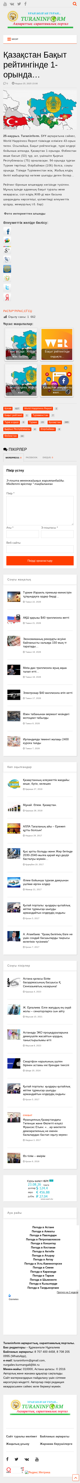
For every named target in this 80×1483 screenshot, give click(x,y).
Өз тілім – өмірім (34, 1156)
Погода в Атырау (43, 1255)
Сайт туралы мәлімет (21, 1436)
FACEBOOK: (32, 457)
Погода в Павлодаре (43, 1235)
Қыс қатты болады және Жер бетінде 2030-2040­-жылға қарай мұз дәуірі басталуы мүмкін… (48, 855)
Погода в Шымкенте (43, 1279)
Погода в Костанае (43, 1247)
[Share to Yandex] (7, 300)
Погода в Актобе (43, 1251)
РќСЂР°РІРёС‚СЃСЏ (17, 311)
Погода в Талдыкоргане (43, 1287)
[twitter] (19, 4)
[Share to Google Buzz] (7, 243)
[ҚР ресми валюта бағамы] (40, 1199)
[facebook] (25, 4)
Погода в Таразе (43, 1275)
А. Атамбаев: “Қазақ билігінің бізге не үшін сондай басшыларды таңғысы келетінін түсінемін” (48, 938)
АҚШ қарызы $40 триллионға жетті (46, 617)
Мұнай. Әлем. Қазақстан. (40, 805)
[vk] (12, 4)
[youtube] (5, 4)
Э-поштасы (49, 527)
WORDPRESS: (14, 458)
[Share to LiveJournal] (7, 262)
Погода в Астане (43, 1227)
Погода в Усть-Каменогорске (43, 1263)
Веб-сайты (13, 542)
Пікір (10, 493)
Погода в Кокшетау (43, 1243)
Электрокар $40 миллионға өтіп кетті (47, 692)
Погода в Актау (43, 1259)
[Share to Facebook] (7, 233)
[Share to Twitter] (7, 290)
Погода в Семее (43, 1267)
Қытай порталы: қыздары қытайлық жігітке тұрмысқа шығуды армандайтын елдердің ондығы (46, 909)
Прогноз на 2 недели (67, 1292)
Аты (9, 527)
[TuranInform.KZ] (40, 30)
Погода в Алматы (43, 1231)
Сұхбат (27, 1115)
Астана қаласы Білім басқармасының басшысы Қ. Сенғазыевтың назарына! (42, 982)
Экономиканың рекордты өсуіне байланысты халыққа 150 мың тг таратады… (45, 642)
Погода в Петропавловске (43, 1239)
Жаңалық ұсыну (17, 1443)
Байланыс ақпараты (54, 1436)
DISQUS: (48, 457)
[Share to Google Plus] (7, 252)
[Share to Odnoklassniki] (7, 281)
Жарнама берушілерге (56, 1443)
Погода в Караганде (43, 1271)
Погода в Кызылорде (43, 1283)
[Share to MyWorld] (7, 271)
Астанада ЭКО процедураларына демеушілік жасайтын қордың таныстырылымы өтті (45, 1036)
